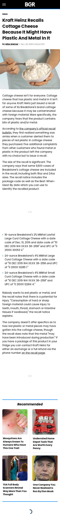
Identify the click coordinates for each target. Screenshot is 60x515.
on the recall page (33, 353)
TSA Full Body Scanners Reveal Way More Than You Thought (15, 489)
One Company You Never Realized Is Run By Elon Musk (44, 488)
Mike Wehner (11, 44)
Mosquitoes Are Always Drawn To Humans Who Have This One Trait (14, 443)
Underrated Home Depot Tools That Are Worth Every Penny (43, 443)
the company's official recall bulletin (28, 131)
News (5, 14)
